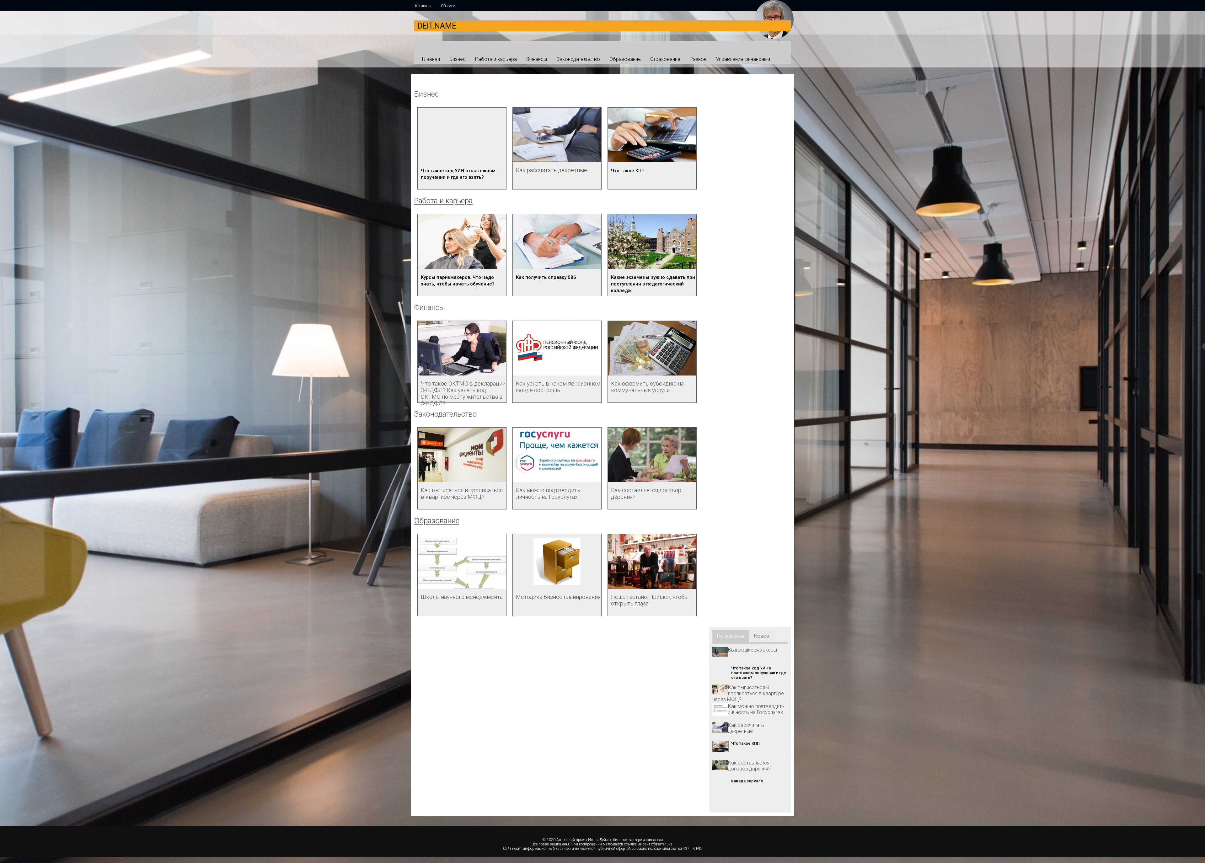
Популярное (731, 636)
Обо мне (448, 6)
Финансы (536, 59)
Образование (625, 59)
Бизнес (457, 59)
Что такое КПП (628, 170)
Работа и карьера (496, 59)
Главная (431, 59)
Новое (761, 636)
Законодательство (578, 59)
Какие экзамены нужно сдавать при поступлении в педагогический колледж (653, 283)
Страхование (665, 59)
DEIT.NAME (436, 25)
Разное (698, 59)
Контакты (423, 6)
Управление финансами (743, 59)
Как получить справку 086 (546, 277)
